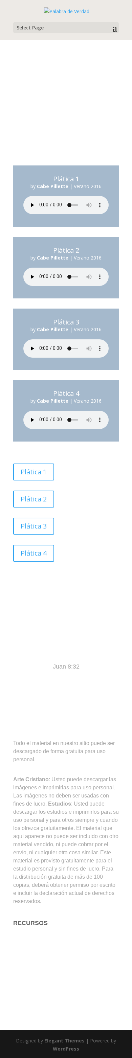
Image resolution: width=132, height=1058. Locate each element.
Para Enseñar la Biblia (43, 950)
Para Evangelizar (36, 963)
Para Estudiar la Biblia (43, 936)
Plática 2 (34, 498)
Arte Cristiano (31, 976)
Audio (21, 990)
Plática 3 (34, 526)
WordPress (66, 1048)
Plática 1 (34, 471)
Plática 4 (34, 553)
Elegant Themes (64, 1040)
